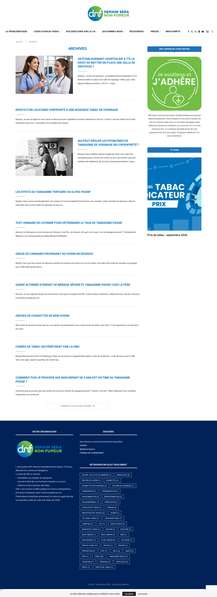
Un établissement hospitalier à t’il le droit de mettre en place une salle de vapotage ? (106, 62)
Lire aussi (142, 594)
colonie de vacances (123, 486)
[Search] (212, 31)
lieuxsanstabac (113, 518)
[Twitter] (192, 31)
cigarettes (112, 480)
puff (104, 551)
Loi (101, 524)
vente (86, 567)
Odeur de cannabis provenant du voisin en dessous (54, 253)
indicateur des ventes (93, 513)
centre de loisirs (91, 480)
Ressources (137, 31)
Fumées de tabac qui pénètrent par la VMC (48, 346)
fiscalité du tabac (92, 508)
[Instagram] (196, 31)
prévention (88, 551)
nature (110, 529)
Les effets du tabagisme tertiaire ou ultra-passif (53, 191)
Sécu (85, 556)
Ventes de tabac (104, 567)
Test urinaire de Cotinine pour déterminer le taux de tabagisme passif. (69, 222)
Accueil (19, 41)
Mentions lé (85, 449)
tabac (98, 556)
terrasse (105, 562)
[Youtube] (203, 31)
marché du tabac (91, 529)
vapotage (122, 562)
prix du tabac (90, 545)
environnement (90, 502)
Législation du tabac (46, 31)
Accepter (129, 594)
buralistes (123, 475)
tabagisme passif (118, 556)
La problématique (16, 31)
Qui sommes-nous (112, 31)
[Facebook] (188, 31)
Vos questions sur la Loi (80, 31)
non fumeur (108, 535)
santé (129, 551)
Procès (123, 545)
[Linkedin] (199, 31)
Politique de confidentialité (91, 453)
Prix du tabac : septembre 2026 (167, 235)
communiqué (89, 491)
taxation (88, 562)
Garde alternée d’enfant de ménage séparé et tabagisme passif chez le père (73, 284)
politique (126, 540)
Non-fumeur (89, 535)
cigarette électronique (94, 486)
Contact (83, 445)
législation (117, 524)
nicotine (125, 529)
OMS (123, 535)
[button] (153, 197)
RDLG (116, 551)
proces (108, 545)
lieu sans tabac (90, 518)
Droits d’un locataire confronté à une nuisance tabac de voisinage (67, 109)
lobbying (87, 524)
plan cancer (108, 540)
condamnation (110, 491)
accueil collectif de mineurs (96, 475)
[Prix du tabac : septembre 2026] (174, 193)
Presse (155, 31)
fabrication (111, 502)
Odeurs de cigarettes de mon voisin (42, 315)
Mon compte (173, 31)
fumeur (111, 508)
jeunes (114, 513)
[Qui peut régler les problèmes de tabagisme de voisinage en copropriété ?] (44, 157)
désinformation (113, 497)
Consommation (90, 497)
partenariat (89, 540)
